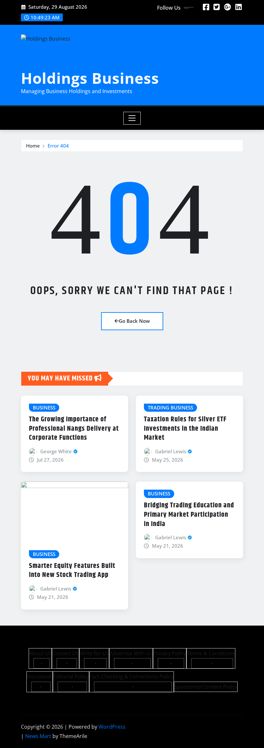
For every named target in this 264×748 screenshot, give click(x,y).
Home (33, 145)
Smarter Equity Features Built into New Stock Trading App (72, 571)
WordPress (112, 726)
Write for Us (94, 653)
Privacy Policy (169, 653)
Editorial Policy (71, 676)
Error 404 (58, 145)
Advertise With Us (131, 653)
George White (56, 451)
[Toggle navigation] (132, 118)
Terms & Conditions (211, 653)
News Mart (38, 736)
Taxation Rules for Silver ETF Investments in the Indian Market (185, 428)
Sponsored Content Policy (205, 686)
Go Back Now (134, 321)
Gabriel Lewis (170, 451)
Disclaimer (39, 676)
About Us (40, 653)
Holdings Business (90, 78)
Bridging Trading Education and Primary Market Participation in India (189, 514)
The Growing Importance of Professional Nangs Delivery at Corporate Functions (74, 428)
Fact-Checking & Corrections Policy (132, 676)
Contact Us (65, 653)
